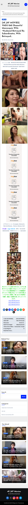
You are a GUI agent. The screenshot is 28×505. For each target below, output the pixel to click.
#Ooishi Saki (10, 40)
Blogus (14, 503)
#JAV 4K (5, 40)
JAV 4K (4, 19)
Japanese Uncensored (7, 407)
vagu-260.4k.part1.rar (14, 300)
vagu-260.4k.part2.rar (14, 302)
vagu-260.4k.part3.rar (14, 304)
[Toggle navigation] (2, 4)
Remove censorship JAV (8, 414)
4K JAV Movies (13, 4)
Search (4, 392)
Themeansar (21, 503)
